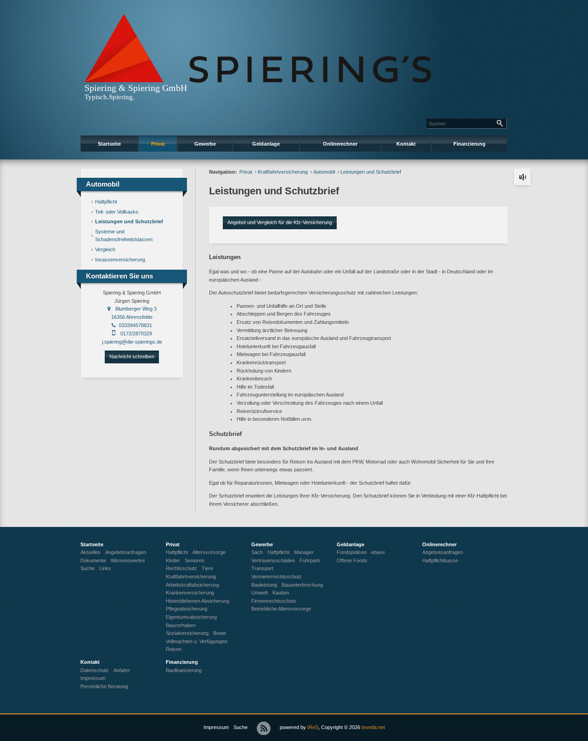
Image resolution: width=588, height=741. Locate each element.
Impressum (216, 727)
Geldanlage (266, 144)
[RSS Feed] (264, 728)
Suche (240, 727)
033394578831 (135, 325)
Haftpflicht (106, 201)
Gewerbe (205, 144)
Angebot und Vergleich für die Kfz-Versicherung (279, 222)
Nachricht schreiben (131, 356)
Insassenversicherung (120, 259)
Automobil (324, 172)
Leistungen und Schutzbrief (129, 221)
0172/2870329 (136, 333)
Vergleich (105, 249)
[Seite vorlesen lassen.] (522, 177)
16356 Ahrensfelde (132, 317)
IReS (312, 727)
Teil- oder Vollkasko (116, 212)
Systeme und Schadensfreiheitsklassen (124, 236)
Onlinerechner (340, 144)
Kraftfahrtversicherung (283, 172)
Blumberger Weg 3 (136, 308)
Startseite (109, 144)
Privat (158, 144)
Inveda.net (373, 727)
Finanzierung (469, 144)
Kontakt (406, 144)
